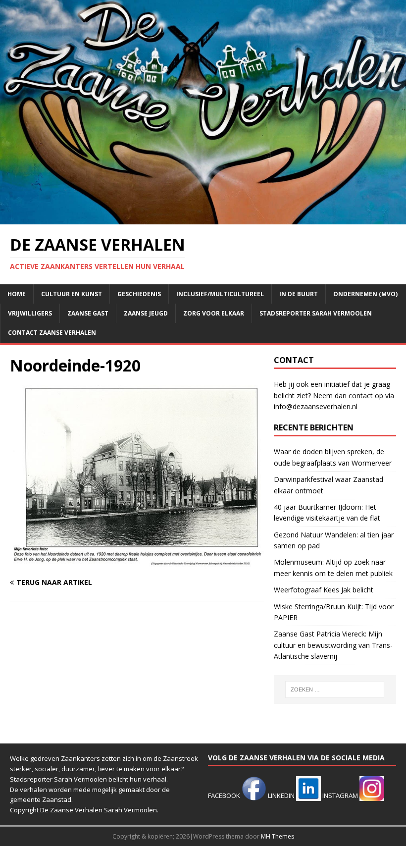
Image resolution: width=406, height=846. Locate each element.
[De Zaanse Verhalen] (203, 218)
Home (16, 294)
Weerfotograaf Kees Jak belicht (323, 589)
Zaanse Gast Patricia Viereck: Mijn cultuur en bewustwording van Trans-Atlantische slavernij (333, 645)
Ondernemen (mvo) (365, 294)
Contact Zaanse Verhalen (52, 332)
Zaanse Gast (87, 313)
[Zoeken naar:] (335, 689)
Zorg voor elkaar (213, 313)
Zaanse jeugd (146, 313)
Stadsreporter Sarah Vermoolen (315, 313)
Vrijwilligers (30, 313)
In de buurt (298, 294)
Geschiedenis (139, 294)
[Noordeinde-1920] (137, 563)
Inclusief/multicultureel (220, 294)
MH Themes (277, 836)
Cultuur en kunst (71, 294)
